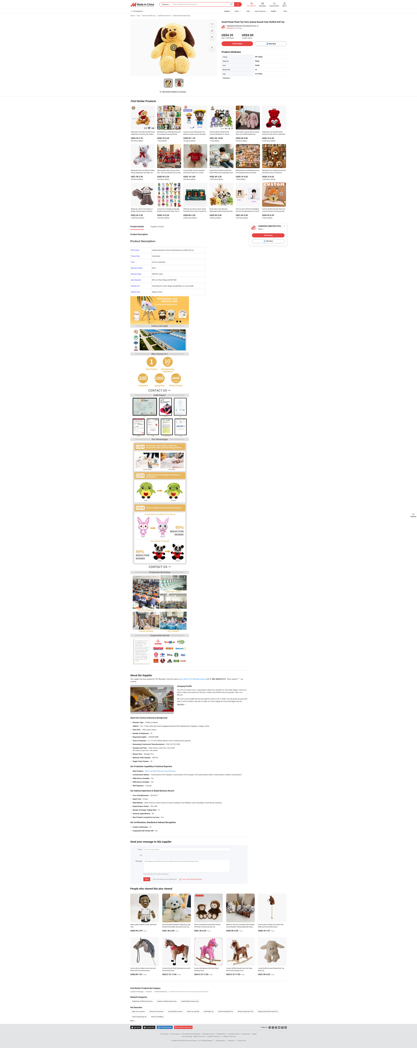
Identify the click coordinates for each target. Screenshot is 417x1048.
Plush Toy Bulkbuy (157, 1017)
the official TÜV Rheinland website (193, 679)
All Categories (137, 11)
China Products (175, 1034)
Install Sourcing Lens (184, 1027)
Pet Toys (164, 771)
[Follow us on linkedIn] (285, 1027)
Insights (254, 1034)
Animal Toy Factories (156, 1011)
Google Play (149, 1027)
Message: (139, 861)
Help (247, 11)
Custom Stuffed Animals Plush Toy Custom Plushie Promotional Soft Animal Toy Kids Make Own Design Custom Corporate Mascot (273, 210)
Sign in (284, 6)
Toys (138, 16)
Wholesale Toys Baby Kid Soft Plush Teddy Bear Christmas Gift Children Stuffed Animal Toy (143, 133)
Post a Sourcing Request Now (190, 879)
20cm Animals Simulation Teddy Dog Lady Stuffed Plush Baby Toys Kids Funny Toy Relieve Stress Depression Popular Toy (176, 926)
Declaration (231, 1040)
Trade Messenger (165, 1027)
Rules (285, 11)
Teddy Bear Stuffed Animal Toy (142, 1001)
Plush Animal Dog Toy (139, 1017)
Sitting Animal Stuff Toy (245, 1011)
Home (132, 16)
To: (141, 855)
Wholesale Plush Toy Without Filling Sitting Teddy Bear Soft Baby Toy (142, 171)
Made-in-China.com (199, 1036)
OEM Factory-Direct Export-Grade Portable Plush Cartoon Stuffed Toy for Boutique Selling (195, 210)
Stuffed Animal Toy (164, 16)
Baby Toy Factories (138, 1011)
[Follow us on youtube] (279, 1027)
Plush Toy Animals (193, 1011)
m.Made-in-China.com (213, 1036)
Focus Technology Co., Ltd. (193, 1040)
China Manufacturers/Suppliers (191, 1034)
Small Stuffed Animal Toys (181, 16)
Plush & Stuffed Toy (148, 16)
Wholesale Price (221, 1034)
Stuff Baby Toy (209, 1011)
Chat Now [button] (272, 44)
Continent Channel (233, 1034)
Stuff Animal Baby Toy (225, 1011)
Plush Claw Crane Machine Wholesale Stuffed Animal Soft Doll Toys (221, 210)
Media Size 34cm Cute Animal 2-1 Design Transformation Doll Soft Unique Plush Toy (142, 210)
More (132, 1021)
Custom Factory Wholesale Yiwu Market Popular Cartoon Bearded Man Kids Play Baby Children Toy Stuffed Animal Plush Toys (194, 133)
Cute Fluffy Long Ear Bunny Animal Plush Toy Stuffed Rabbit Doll (247, 133)
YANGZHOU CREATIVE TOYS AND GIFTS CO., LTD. (243, 26)
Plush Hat (171, 771)
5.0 (261, 229)
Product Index (246, 1034)
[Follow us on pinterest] (282, 1027)
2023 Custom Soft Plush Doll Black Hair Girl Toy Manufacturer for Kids (247, 210)
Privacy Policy (242, 1040)
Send (146, 879)
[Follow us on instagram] (276, 1027)
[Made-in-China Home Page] (142, 4)
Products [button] (165, 4)
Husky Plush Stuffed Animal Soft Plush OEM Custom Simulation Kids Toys (221, 171)
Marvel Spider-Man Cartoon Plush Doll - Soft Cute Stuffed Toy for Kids (169, 171)
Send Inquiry (237, 44)
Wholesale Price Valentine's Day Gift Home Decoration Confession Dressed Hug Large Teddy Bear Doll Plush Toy (274, 171)
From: (140, 849)
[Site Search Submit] (238, 4)
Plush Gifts (157, 771)
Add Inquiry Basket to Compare (174, 91)
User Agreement (220, 1040)
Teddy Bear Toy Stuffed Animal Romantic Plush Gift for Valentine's (273, 133)
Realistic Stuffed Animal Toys (167, 1001)
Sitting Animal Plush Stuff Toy (268, 1011)
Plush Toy (148, 771)
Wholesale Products (208, 1034)
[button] (231, 4)
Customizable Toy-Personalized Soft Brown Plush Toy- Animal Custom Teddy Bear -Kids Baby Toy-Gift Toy (195, 171)
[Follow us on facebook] (270, 1027)
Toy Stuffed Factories (175, 1011)
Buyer (237, 11)
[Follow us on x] (273, 1027)
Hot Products (164, 1034)
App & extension (260, 11)
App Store (135, 1027)
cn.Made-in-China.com (229, 1036)
